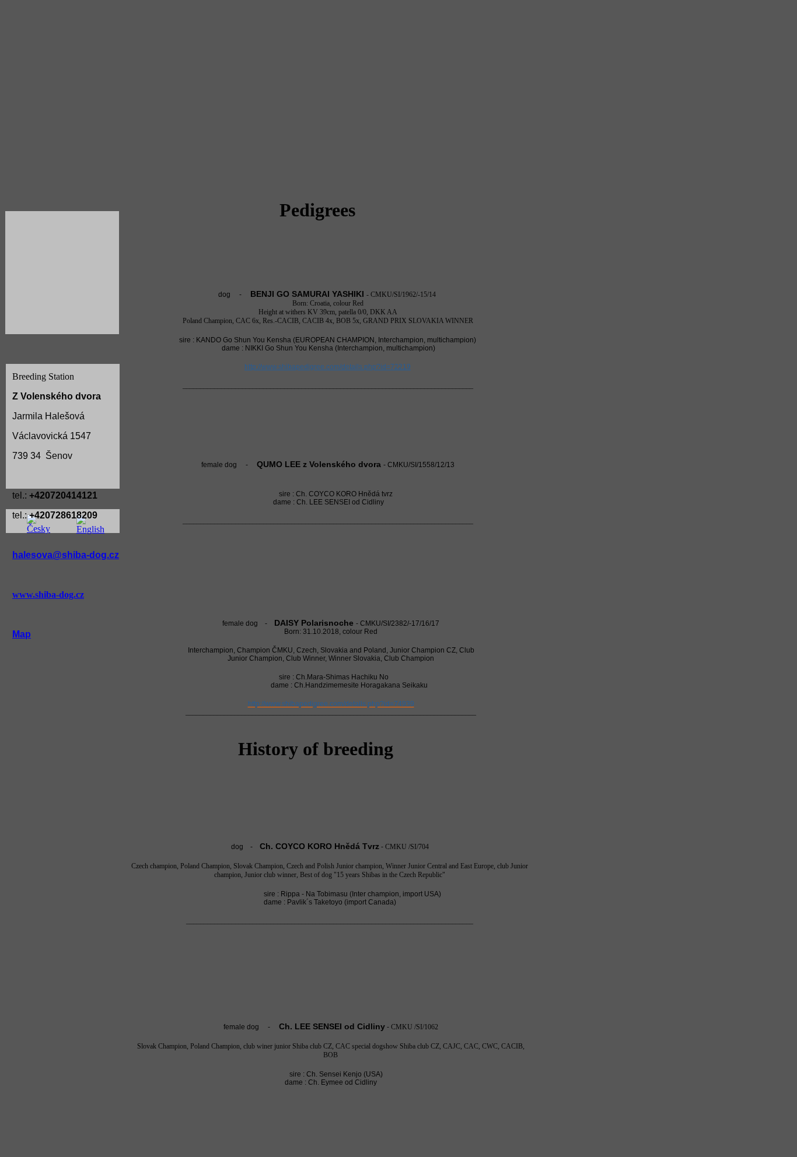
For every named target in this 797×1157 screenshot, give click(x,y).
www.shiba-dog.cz (48, 594)
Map (21, 634)
